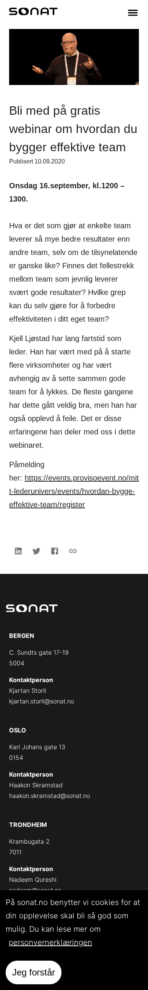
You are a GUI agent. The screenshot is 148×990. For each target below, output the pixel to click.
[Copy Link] (73, 551)
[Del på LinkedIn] (18, 551)
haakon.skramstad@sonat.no (49, 795)
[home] (33, 12)
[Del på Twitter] (36, 551)
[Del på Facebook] (55, 551)
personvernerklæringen (50, 942)
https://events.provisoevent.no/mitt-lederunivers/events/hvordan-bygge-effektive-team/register (74, 491)
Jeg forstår (33, 972)
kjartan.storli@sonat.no (41, 701)
